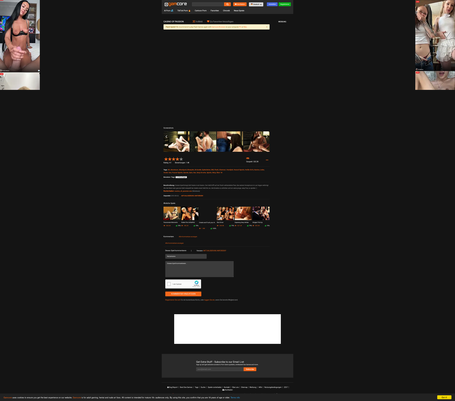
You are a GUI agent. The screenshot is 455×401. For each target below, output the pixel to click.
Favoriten (215, 10)
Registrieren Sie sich (172, 300)
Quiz (191, 172)
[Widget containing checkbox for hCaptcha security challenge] (183, 283)
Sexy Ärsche (201, 172)
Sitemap (244, 387)
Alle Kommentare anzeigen (188, 236)
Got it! (444, 397)
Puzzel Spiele (177, 172)
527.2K (239, 225)
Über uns (235, 387)
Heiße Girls (249, 170)
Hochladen (241, 4)
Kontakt (227, 387)
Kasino (256, 170)
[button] (256, 4)
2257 (286, 387)
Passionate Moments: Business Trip (171, 223)
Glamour (222, 170)
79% (232, 225)
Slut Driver (220, 222)
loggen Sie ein (209, 300)
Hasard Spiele (239, 170)
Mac (245, 27)
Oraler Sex (167, 172)
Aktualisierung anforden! (192, 196)
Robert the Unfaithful (188, 222)
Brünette (198, 170)
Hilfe (260, 387)
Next (267, 137)
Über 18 (219, 172)
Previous (166, 137)
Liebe (262, 170)
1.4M (203, 228)
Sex (194, 172)
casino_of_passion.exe (183, 191)
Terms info (235, 397)
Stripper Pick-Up (257, 222)
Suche (203, 387)
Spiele (209, 172)
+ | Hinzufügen (181, 177)
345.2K (186, 225)
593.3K (257, 225)
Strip (214, 172)
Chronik (226, 10)
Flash (216, 170)
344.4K (221, 225)
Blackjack (183, 170)
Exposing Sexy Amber (242, 222)
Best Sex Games (186, 387)
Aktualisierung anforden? (214, 251)
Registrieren (284, 4)
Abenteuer (174, 170)
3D (169, 170)
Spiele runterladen (215, 387)
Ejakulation (206, 170)
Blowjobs (190, 170)
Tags (196, 387)
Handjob (230, 170)
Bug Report (173, 387)
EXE (212, 170)
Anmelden (272, 4)
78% (179, 225)
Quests (185, 172)
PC (240, 27)
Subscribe (250, 369)
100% (214, 228)
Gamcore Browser (218, 27)
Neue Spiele (239, 10)
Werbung (253, 387)
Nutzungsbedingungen (273, 387)
